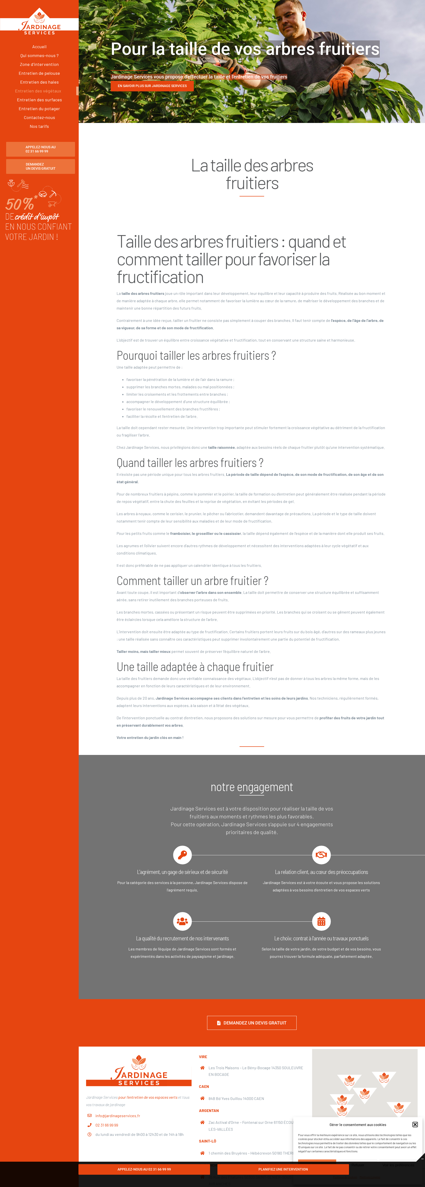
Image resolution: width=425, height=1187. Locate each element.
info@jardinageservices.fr (117, 1115)
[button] (415, 1124)
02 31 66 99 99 (106, 1125)
